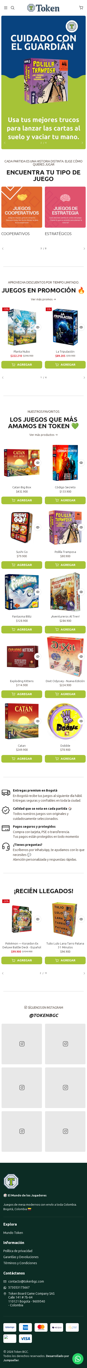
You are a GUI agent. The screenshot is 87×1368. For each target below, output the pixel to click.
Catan (22, 745)
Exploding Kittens (22, 681)
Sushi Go (22, 552)
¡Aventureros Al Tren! (65, 616)
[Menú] (6, 7)
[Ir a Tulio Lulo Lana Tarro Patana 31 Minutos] (65, 919)
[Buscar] (12, 7)
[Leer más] (43, 82)
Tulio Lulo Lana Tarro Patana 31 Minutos (65, 945)
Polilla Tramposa (65, 552)
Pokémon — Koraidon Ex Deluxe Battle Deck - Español (21, 945)
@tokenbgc (43, 1015)
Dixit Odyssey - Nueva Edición (65, 681)
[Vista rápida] (37, 327)
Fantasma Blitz (21, 616)
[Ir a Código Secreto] (65, 462)
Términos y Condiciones (20, 1263)
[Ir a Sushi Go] (21, 527)
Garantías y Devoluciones (21, 1257)
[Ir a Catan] (21, 721)
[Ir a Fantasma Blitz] (21, 592)
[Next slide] (80, 143)
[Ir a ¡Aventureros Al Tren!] (65, 592)
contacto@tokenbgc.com (26, 1281)
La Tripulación (65, 351)
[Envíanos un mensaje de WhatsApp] (77, 1358)
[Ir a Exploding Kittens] (21, 656)
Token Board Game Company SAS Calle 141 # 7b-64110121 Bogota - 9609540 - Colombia (31, 1299)
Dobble (65, 745)
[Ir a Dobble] (65, 721)
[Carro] (81, 7)
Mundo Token (13, 1233)
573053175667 (19, 1287)
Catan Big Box (21, 487)
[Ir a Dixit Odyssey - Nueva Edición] (65, 656)
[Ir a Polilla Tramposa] (65, 527)
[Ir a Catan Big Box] (21, 462)
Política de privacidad (17, 1251)
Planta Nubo (22, 351)
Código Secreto (65, 487)
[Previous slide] (6, 143)
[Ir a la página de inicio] (43, 7)
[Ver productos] (21, 211)
